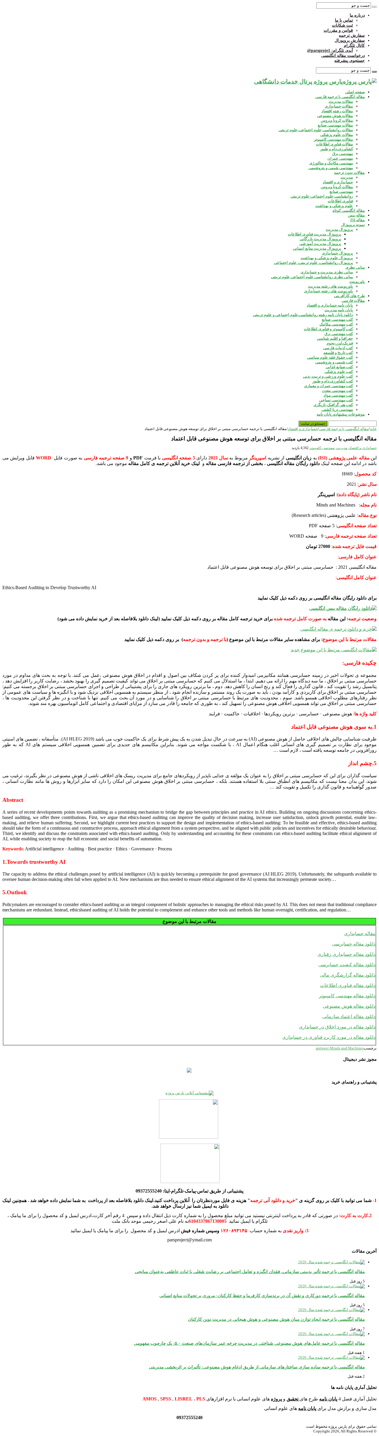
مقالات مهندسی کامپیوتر (333, 139)
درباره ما (357, 15)
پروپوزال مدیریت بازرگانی (320, 239)
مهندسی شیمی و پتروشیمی (331, 168)
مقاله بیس (356, 215)
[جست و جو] (374, 7)
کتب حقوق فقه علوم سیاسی (330, 357)
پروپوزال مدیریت (339, 229)
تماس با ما (344, 20)
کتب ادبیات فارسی (338, 348)
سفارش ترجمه (352, 35)
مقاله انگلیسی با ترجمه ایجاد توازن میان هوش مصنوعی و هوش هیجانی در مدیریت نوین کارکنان (276, 1319)
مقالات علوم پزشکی (336, 134)
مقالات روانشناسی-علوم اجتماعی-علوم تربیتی (316, 130)
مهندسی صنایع (341, 191)
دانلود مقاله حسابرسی (353, 943)
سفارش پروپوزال (350, 40)
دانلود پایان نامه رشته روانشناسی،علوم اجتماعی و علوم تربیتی (303, 314)
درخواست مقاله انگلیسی (343, 55)
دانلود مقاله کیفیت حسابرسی (346, 964)
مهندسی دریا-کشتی (337, 409)
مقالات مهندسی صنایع (335, 125)
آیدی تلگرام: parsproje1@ (330, 50)
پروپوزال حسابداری (337, 253)
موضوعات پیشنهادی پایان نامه (341, 414)
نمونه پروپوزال (353, 224)
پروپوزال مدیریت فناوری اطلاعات (314, 234)
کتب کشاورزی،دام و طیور (332, 381)
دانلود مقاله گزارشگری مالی (347, 974)
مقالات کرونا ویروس (337, 120)
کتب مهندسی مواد (338, 395)
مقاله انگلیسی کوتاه (349, 210)
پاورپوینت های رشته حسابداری (328, 291)
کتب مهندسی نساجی (336, 400)
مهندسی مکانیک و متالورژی (331, 163)
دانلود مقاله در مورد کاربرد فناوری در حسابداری (328, 1037)
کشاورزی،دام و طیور (336, 149)
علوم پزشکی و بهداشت (334, 205)
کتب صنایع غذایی (339, 367)
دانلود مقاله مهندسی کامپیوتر (347, 995)
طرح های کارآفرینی (349, 296)
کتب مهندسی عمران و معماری (328, 386)
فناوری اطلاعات (340, 201)
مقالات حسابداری (339, 106)
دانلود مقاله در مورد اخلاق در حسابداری (337, 1026)
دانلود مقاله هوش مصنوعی (349, 1006)
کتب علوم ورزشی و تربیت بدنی (328, 376)
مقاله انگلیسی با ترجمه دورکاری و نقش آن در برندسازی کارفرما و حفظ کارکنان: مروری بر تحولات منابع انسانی (262, 1295)
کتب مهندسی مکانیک (336, 324)
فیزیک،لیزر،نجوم (340, 343)
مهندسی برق (342, 153)
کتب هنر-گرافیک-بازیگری (333, 405)
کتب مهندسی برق (339, 333)
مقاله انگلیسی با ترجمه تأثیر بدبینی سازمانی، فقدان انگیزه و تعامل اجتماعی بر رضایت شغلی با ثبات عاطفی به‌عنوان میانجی (250, 1271)
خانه (373, 429)
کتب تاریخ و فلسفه (338, 352)
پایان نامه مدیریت (339, 310)
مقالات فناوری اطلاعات (334, 144)
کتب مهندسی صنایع (337, 319)
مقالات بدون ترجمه (349, 172)
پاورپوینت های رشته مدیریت (330, 286)
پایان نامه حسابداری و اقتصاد (330, 305)
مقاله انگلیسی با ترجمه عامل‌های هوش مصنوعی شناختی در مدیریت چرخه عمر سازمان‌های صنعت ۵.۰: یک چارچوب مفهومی (249, 1343)
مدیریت (347, 177)
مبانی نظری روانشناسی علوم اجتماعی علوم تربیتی (312, 277)
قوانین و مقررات (338, 30)
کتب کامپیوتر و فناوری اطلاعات (328, 329)
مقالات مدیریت (341, 101)
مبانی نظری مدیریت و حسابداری (327, 272)
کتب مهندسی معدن (337, 390)
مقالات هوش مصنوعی (335, 115)
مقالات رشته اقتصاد (337, 111)
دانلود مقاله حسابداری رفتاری (346, 954)
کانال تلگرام (354, 45)
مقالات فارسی (353, 300)
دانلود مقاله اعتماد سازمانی (348, 1016)
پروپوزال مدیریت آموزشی (320, 243)
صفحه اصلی (355, 92)
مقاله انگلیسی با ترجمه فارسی (340, 96)
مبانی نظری (355, 267)
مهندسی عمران (340, 158)
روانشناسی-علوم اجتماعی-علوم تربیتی (321, 196)
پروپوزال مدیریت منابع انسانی (317, 248)
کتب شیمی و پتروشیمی (334, 362)
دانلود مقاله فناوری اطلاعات (347, 985)
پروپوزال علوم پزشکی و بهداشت (327, 258)
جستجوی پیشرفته (349, 60)
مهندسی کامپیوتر (322, 448)
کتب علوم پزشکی (339, 371)
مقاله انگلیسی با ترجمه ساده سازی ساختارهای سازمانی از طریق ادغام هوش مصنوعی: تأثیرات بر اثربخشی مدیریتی (257, 1366)
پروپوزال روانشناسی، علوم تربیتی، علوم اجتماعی (313, 262)
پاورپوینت (357, 281)
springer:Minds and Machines (340, 1048)
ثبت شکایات (342, 25)
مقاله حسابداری (359, 933)
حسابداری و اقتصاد (338, 182)
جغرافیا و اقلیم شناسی (335, 338)
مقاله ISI (357, 220)
